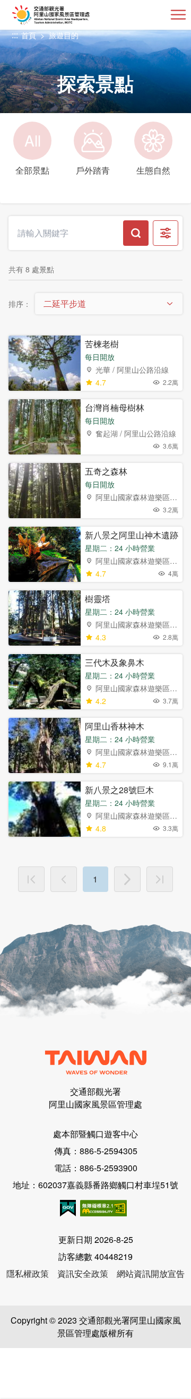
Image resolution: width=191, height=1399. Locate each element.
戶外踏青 (93, 170)
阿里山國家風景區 (68, 14)
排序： (19, 303)
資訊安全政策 (82, 1273)
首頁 (28, 35)
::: (15, 35)
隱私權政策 (27, 1273)
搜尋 (136, 233)
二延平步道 (65, 303)
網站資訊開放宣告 (151, 1273)
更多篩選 (165, 233)
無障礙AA (103, 1208)
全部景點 (32, 153)
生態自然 (153, 170)
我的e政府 (68, 1208)
